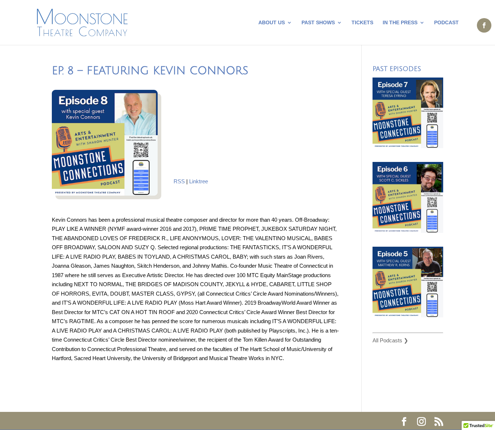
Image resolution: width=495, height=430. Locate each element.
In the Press (400, 22)
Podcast (446, 22)
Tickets (362, 22)
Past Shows (318, 22)
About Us (271, 22)
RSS (179, 181)
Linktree (198, 181)
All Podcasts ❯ (390, 340)
